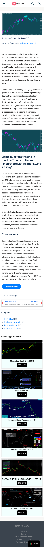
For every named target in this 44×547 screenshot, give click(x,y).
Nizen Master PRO (22, 390)
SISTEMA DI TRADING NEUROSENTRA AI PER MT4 (22, 479)
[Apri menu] (3, 3)
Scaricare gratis (11, 286)
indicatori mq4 (10, 325)
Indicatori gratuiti (28, 43)
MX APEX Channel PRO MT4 (22, 509)
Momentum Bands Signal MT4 (22, 361)
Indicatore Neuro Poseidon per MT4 (22, 420)
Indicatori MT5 (11, 328)
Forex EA (8, 319)
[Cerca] (33, 3)
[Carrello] (39, 3)
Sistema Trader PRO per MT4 (22, 449)
